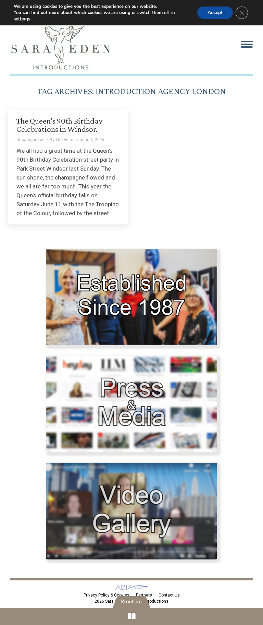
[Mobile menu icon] (247, 44)
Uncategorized (30, 139)
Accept (215, 12)
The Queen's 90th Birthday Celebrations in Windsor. (59, 125)
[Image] (131, 297)
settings (22, 19)
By (62, 139)
